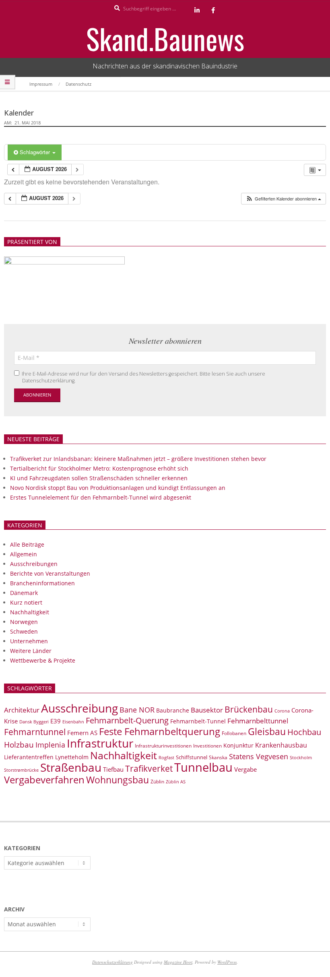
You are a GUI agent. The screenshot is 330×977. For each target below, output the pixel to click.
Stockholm (301, 757)
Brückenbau (249, 709)
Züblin (157, 781)
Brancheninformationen (42, 583)
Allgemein (23, 554)
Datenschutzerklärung (112, 962)
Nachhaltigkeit (29, 612)
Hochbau (304, 732)
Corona (282, 711)
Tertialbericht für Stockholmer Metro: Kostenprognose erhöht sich (99, 468)
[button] (283, 198)
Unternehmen (29, 641)
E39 (55, 721)
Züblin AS (176, 782)
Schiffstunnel (191, 757)
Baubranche (172, 710)
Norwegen (24, 622)
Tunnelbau (203, 767)
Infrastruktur (100, 743)
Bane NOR (137, 710)
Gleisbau (267, 731)
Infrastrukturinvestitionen (163, 745)
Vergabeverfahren (44, 779)
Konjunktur (238, 745)
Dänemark (24, 593)
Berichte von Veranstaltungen (50, 573)
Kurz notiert (26, 602)
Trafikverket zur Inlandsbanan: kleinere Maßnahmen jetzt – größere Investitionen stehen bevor (138, 459)
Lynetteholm (72, 757)
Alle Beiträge (27, 544)
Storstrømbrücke (21, 770)
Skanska (218, 757)
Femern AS (82, 733)
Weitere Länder (31, 651)
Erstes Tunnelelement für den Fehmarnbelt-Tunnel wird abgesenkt (100, 497)
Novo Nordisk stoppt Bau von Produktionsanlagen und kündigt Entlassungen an (117, 488)
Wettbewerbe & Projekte (42, 660)
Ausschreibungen (34, 564)
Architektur (21, 710)
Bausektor (207, 710)
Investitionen (207, 745)
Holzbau (19, 744)
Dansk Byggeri (34, 722)
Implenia (50, 745)
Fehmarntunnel (35, 731)
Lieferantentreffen (29, 757)
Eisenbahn (73, 722)
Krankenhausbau (281, 745)
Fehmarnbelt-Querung (127, 720)
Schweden (24, 631)
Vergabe (245, 769)
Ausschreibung (79, 708)
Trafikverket (149, 768)
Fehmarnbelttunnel (257, 720)
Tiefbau (113, 769)
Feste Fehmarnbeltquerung (159, 731)
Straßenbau (70, 767)
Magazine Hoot (178, 962)
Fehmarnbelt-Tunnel (198, 721)
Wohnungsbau (117, 779)
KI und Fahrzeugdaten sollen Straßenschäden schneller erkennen (99, 478)
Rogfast (166, 757)
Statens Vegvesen (258, 756)
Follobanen (234, 733)
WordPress (227, 962)
